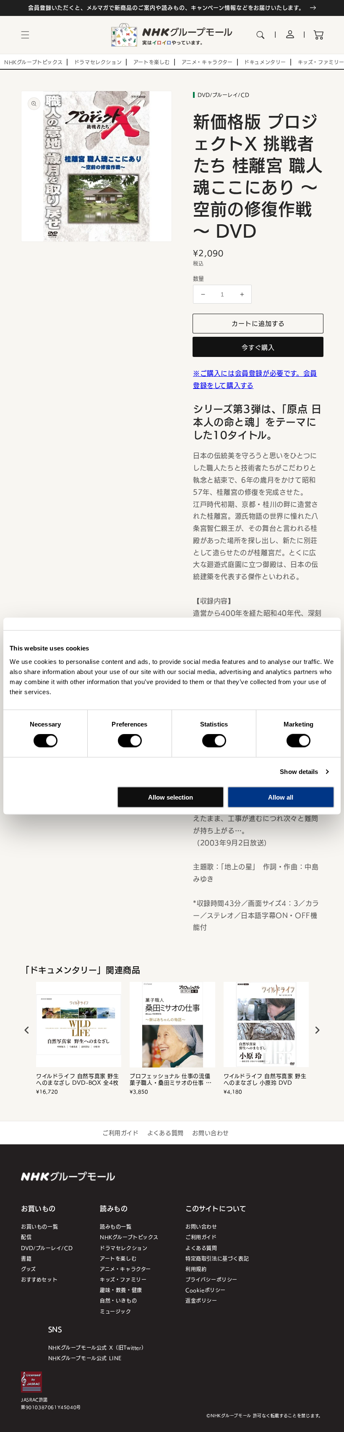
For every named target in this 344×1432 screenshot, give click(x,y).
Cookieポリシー (205, 1289)
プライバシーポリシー (211, 1279)
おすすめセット (39, 1279)
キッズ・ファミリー (123, 1279)
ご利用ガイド (120, 1133)
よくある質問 (165, 1133)
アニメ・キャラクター (125, 1268)
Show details (299, 771)
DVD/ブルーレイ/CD (47, 1247)
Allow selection (170, 796)
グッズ (28, 1268)
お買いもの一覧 (39, 1226)
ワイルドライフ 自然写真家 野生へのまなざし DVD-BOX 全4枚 (77, 1080)
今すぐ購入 (258, 347)
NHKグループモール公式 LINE (85, 1357)
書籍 (26, 1258)
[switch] (130, 740)
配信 (26, 1237)
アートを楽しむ (118, 1258)
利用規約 (195, 1268)
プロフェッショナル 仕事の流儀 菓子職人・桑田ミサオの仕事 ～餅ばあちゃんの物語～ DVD (170, 1080)
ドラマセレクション (123, 1247)
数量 (198, 278)
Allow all (280, 796)
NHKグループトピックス (129, 1237)
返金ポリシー (201, 1300)
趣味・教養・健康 (121, 1289)
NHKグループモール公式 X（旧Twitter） (97, 1347)
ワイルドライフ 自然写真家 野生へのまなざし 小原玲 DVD (265, 1080)
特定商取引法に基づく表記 (217, 1258)
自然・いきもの (118, 1300)
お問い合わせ (210, 1133)
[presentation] (27, 1030)
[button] (25, 35)
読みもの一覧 (116, 1226)
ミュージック (115, 1311)
